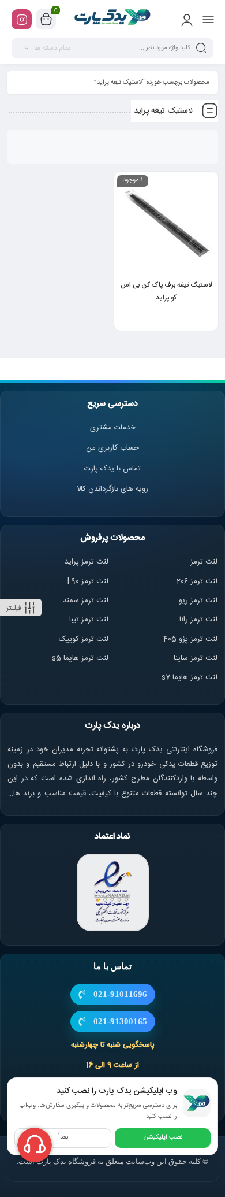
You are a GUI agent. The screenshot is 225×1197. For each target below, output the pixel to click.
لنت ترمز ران (199, 619)
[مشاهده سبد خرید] (46, 20)
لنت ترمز (203, 561)
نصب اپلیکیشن (162, 1137)
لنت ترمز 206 (197, 581)
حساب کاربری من (112, 448)
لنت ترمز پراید (86, 561)
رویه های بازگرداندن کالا (112, 489)
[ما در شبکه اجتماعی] (22, 19)
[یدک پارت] (113, 19)
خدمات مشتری (113, 427)
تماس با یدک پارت (112, 468)
